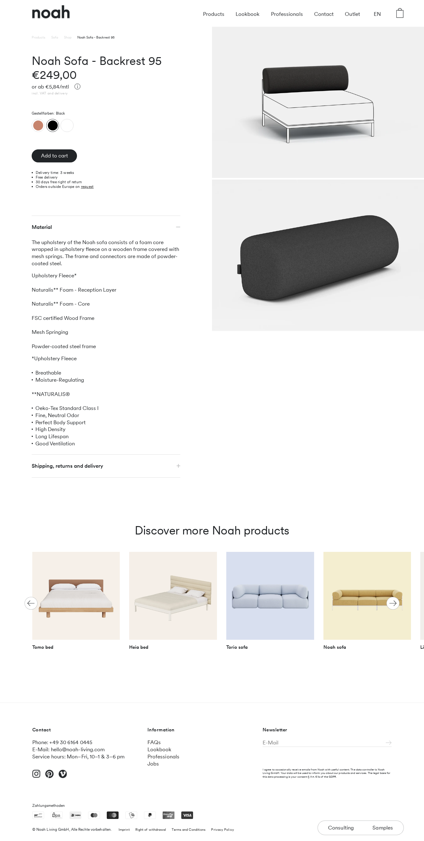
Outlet (352, 14)
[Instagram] (36, 776)
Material (42, 227)
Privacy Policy (222, 829)
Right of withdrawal (150, 829)
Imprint (124, 829)
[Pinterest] (49, 776)
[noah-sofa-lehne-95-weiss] (67, 125)
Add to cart (54, 155)
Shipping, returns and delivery (67, 466)
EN (377, 14)
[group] (76, 603)
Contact (324, 14)
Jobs (153, 764)
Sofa (54, 37)
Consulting (341, 828)
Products (213, 14)
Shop (67, 37)
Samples (383, 828)
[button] (392, 603)
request (87, 186)
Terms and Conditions (188, 829)
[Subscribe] (389, 743)
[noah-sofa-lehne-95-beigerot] (38, 125)
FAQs (154, 742)
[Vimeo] (63, 776)
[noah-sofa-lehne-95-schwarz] (53, 125)
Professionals (287, 14)
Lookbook (248, 14)
